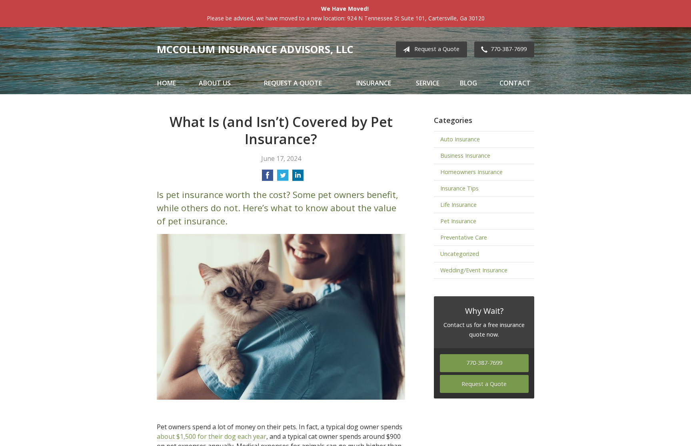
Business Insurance (465, 155)
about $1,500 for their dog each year (211, 436)
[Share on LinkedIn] (298, 177)
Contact (515, 83)
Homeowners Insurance (471, 172)
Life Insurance (458, 204)
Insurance (373, 83)
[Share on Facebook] (267, 177)
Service (427, 83)
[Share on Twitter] (282, 177)
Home (166, 83)
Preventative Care (463, 237)
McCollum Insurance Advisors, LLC (255, 49)
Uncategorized (459, 254)
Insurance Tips (459, 188)
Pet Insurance (458, 221)
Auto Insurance (460, 139)
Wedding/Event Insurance (473, 270)
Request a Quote (436, 49)
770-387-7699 (509, 49)
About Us (215, 83)
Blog (468, 83)
